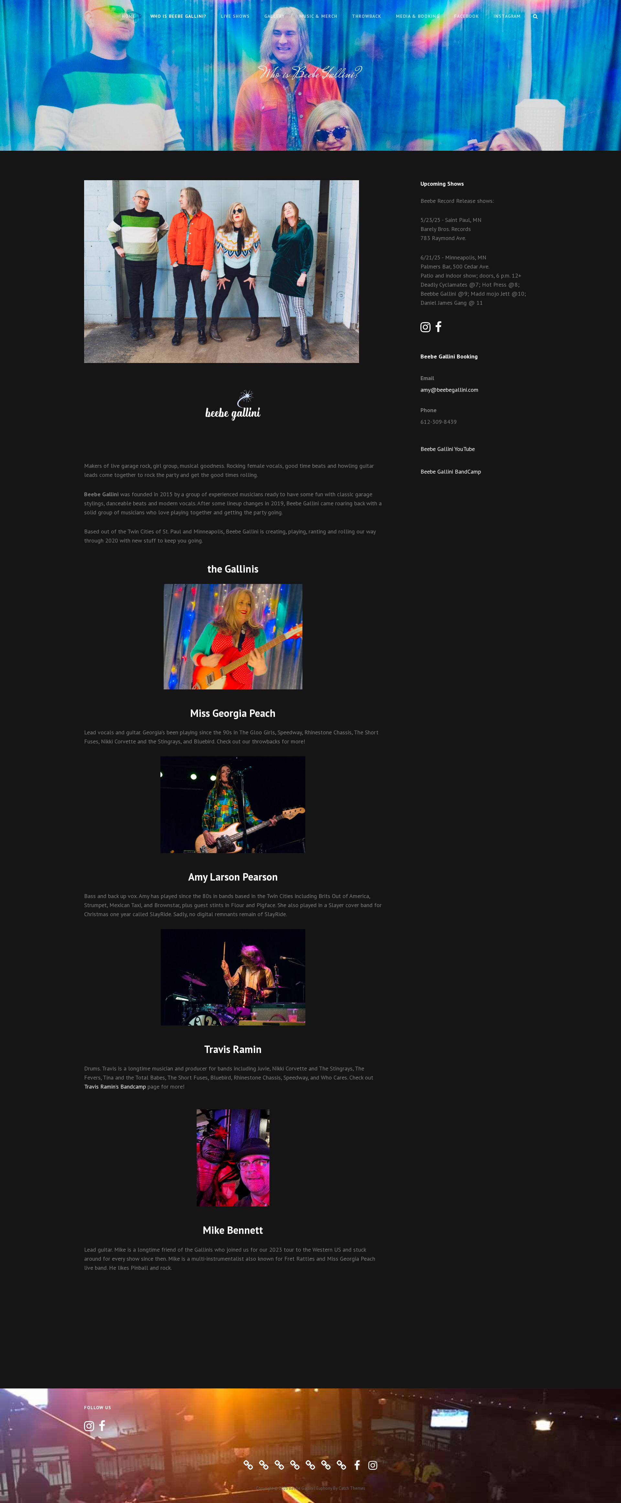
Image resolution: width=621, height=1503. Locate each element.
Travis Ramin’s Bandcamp (115, 1086)
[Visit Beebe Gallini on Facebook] (438, 329)
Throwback (366, 16)
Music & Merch (318, 16)
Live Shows (235, 16)
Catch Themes (352, 1488)
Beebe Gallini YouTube (447, 449)
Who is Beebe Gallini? (178, 16)
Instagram (507, 16)
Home (129, 16)
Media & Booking (418, 16)
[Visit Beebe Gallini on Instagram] (425, 329)
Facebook (466, 16)
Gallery (274, 16)
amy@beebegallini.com (449, 389)
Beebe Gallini (301, 1488)
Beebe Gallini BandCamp (450, 471)
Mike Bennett (233, 1230)
